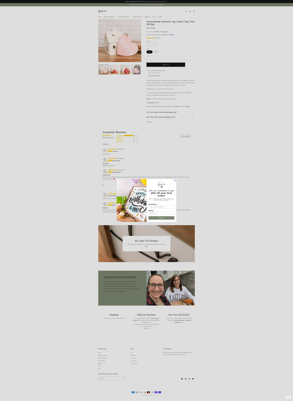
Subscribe (161, 218)
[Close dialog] (175, 180)
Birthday (150, 210)
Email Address (152, 204)
